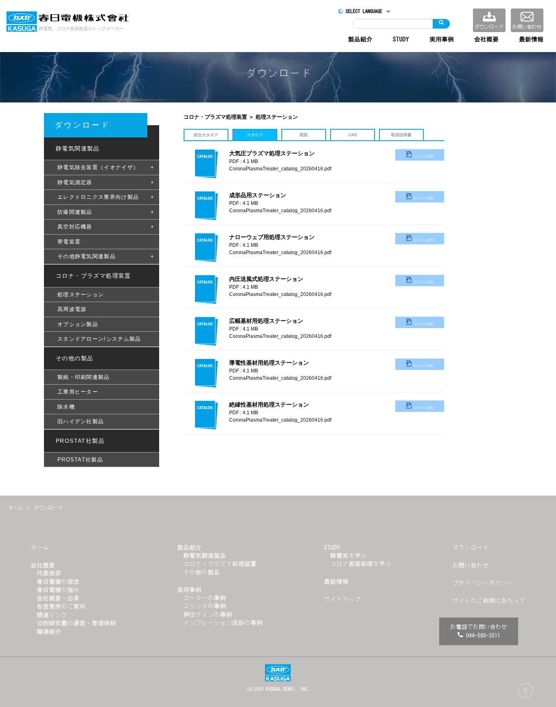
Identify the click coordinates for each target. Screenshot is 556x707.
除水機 (66, 407)
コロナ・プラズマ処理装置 (219, 564)
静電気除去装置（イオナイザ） (98, 167)
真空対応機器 (74, 227)
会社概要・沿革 (58, 598)
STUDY (401, 39)
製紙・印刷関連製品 (83, 377)
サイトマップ (342, 599)
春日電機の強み (58, 590)
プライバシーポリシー (482, 583)
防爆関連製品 (74, 212)
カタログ (255, 135)
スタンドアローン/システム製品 (99, 339)
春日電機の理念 (58, 582)
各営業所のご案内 (61, 606)
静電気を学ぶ (348, 556)
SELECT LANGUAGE (364, 11)
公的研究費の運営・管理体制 (76, 623)
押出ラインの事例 (207, 614)
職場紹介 (49, 632)
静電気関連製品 (204, 556)
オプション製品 (77, 324)
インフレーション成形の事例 (223, 623)
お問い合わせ (470, 565)
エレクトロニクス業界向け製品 (98, 197)
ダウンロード (470, 547)
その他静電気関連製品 (86, 256)
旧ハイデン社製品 (80, 421)
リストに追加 (423, 156)
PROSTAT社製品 (80, 460)
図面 (304, 135)
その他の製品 (201, 572)
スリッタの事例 (204, 606)
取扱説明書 (401, 135)
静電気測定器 (74, 182)
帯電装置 (69, 242)
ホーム (40, 547)
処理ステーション (80, 295)
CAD (352, 135)
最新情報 (531, 39)
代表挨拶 (49, 573)
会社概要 (486, 39)
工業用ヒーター (77, 392)
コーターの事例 (204, 598)
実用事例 (441, 39)
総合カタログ (206, 135)
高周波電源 (72, 309)
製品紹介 (360, 39)
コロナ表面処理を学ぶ (360, 564)
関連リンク (52, 615)
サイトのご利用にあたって (488, 601)
